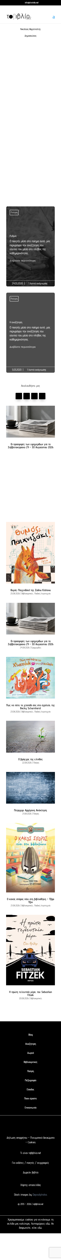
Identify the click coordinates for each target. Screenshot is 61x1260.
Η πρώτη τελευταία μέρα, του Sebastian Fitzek (30, 993)
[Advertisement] (30, 85)
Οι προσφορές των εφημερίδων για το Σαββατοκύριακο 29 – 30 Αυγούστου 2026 (30, 445)
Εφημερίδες (36, 647)
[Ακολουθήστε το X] (23, 1126)
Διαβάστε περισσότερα (23, 260)
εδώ (48, 1223)
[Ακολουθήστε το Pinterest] (34, 396)
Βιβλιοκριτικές (27, 593)
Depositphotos (39, 1194)
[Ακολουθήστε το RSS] (44, 1126)
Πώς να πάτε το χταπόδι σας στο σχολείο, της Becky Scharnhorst (30, 706)
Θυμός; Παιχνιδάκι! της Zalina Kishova (31, 590)
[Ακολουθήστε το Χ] (26, 396)
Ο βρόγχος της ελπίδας (30, 759)
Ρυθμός (30, 248)
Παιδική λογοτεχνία (42, 593)
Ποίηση (14, 212)
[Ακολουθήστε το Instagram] (42, 396)
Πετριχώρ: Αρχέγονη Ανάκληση (30, 810)
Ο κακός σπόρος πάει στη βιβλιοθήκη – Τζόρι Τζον (30, 900)
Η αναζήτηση (30, 335)
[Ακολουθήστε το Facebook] (19, 396)
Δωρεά (30, 1052)
